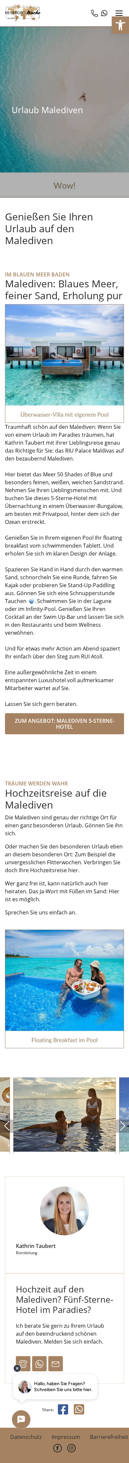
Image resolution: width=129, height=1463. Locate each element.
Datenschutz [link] (26, 1437)
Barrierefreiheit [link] (109, 1437)
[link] (120, 25)
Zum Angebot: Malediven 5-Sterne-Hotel (64, 723)
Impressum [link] (66, 1437)
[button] (6, 1126)
